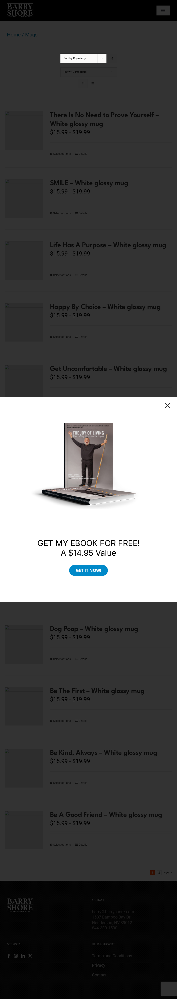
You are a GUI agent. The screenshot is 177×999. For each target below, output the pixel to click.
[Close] (167, 405)
